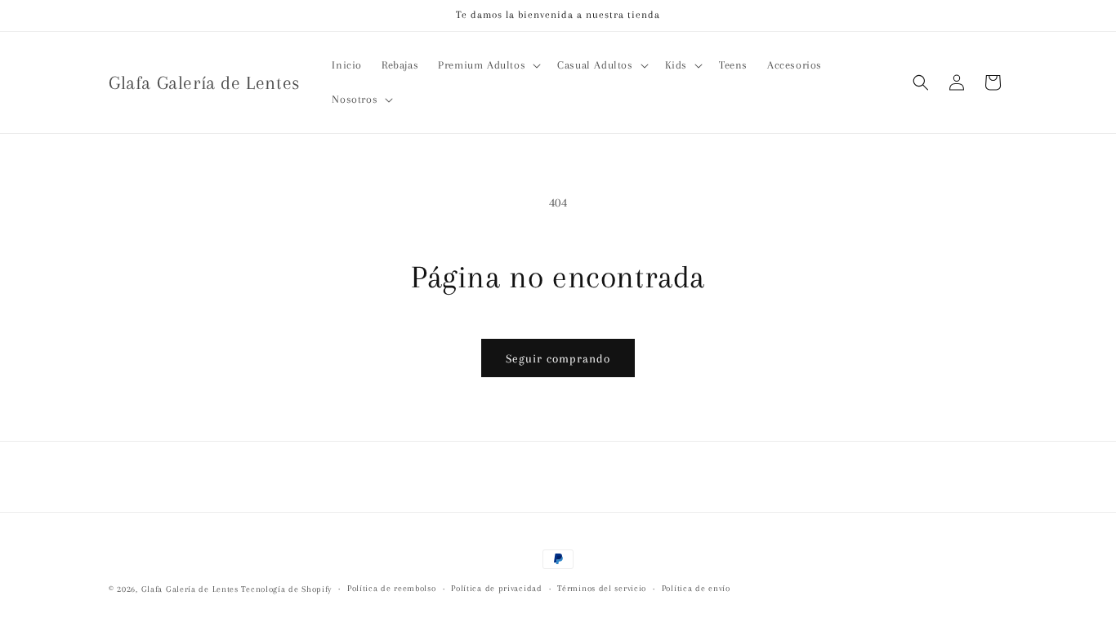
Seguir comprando (558, 358)
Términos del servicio (601, 588)
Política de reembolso (391, 588)
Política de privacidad (496, 588)
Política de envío (696, 588)
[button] (487, 65)
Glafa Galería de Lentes (190, 589)
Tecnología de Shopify (286, 589)
